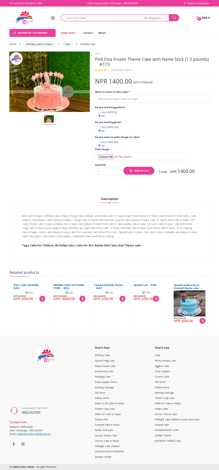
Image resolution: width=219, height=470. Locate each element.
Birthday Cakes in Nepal (39, 44)
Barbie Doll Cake (104, 430)
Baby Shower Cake (105, 366)
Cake (67, 44)
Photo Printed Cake (165, 360)
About (102, 32)
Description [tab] (109, 199)
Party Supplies (162, 371)
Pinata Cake (101, 419)
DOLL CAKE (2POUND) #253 (28, 287)
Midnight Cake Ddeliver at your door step (177, 419)
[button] (156, 17)
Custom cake (162, 376)
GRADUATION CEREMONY (109, 451)
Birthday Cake (102, 355)
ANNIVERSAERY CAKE (167, 430)
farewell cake (162, 424)
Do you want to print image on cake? (117, 137)
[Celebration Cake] (22, 18)
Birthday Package (104, 387)
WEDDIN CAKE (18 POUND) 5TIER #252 (69, 287)
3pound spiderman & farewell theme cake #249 (188, 287)
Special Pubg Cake (105, 360)
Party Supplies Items (106, 382)
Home (12, 44)
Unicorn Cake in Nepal (107, 440)
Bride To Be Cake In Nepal (109, 403)
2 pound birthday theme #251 (108, 287)
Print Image (102, 149)
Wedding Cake (102, 376)
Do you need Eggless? (108, 122)
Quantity (100, 164)
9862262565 (31, 412)
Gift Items (100, 392)
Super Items (68, 32)
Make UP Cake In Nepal (108, 414)
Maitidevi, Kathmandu (198, 3)
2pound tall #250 (145, 285)
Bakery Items (102, 398)
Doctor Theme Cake (106, 435)
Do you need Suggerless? (110, 107)
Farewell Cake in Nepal (107, 424)
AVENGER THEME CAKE (168, 440)
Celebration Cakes (23, 466)
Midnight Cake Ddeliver (107, 446)
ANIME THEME (103, 457)
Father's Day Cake (105, 408)
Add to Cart (141, 170)
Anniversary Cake (104, 371)
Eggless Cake (162, 366)
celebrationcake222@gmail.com (33, 434)
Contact (88, 32)
